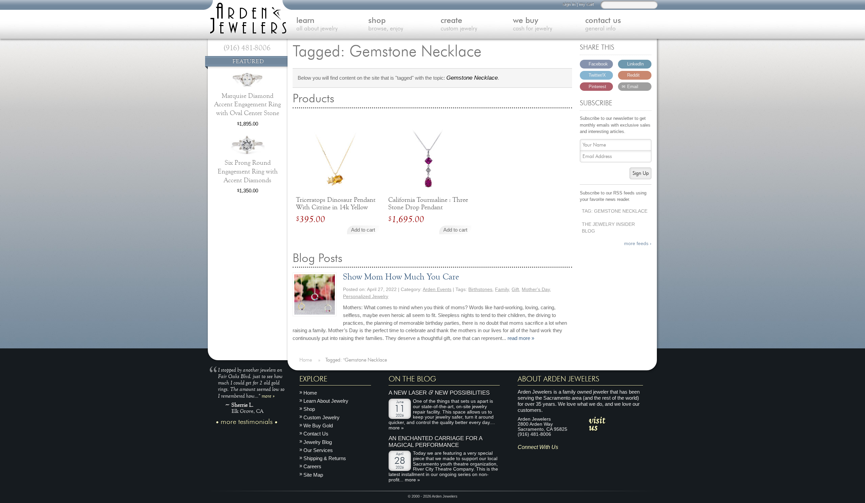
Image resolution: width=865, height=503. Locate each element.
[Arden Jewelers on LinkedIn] (562, 457)
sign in (569, 4)
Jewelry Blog (317, 442)
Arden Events (437, 289)
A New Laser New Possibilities (439, 393)
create (459, 24)
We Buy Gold (318, 425)
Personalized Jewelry (365, 296)
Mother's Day (536, 289)
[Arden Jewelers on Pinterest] (542, 457)
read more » (521, 338)
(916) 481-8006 (247, 48)
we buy (532, 24)
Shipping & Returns (324, 458)
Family (502, 289)
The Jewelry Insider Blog (608, 228)
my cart (586, 4)
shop (385, 24)
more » (268, 395)
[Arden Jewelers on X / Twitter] (552, 457)
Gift (515, 289)
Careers (312, 467)
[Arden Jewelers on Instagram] (522, 457)
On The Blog (412, 379)
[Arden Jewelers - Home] (246, 17)
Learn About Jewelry (325, 401)
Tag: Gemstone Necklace (614, 211)
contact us (603, 24)
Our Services (318, 450)
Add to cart (363, 230)
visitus (597, 423)
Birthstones (480, 289)
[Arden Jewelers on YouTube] (572, 457)
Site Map (313, 475)
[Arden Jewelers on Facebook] (532, 457)
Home (310, 393)
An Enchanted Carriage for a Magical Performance (435, 441)
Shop (309, 409)
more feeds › (637, 243)
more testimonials (247, 422)
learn (317, 24)
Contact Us (315, 433)
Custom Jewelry (321, 417)
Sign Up (641, 173)
